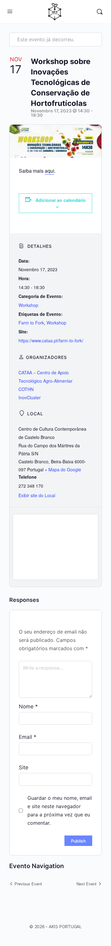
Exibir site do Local (36, 495)
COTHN (26, 389)
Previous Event (28, 884)
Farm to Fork (31, 323)
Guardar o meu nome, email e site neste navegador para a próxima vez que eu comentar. (59, 810)
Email (27, 737)
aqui (49, 170)
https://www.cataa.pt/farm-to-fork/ (50, 340)
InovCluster (29, 397)
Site (23, 767)
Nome (28, 706)
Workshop (28, 305)
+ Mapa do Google (63, 469)
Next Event (86, 884)
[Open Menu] (10, 11)
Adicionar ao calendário (60, 200)
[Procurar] (99, 11)
